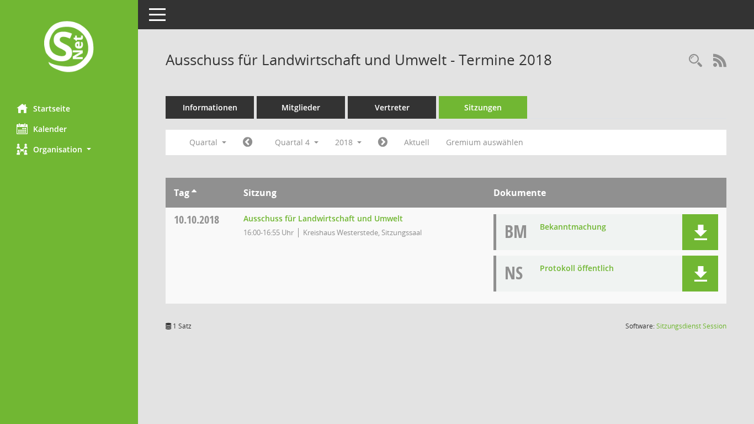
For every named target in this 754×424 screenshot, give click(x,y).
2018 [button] (345, 142)
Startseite (51, 108)
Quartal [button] (204, 142)
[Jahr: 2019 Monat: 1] (383, 142)
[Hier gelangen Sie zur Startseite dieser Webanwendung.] (69, 47)
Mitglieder (301, 107)
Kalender (50, 129)
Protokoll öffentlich (577, 268)
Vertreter (392, 107)
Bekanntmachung (573, 226)
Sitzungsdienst (691, 326)
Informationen (210, 107)
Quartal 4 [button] (293, 142)
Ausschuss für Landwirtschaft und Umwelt (323, 218)
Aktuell (416, 142)
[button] (69, 149)
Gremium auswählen (484, 142)
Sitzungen (483, 107)
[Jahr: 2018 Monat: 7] (248, 142)
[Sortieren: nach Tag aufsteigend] (194, 193)
